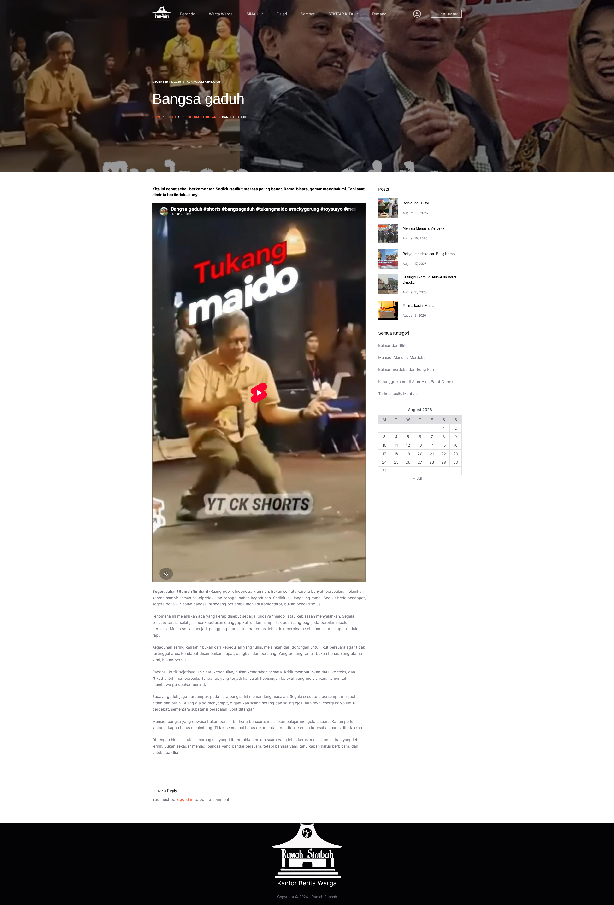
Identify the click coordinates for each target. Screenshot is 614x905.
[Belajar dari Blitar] (388, 208)
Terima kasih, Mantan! (420, 305)
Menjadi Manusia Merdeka (423, 228)
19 (408, 453)
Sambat (308, 14)
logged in (184, 799)
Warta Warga (221, 14)
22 (443, 453)
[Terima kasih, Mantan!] (388, 310)
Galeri (282, 14)
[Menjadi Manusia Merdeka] (388, 233)
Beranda (187, 14)
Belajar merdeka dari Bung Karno (429, 254)
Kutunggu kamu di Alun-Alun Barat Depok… (417, 381)
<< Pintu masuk (446, 14)
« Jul (417, 478)
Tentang (379, 14)
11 (396, 445)
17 (384, 453)
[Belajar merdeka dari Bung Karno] (388, 259)
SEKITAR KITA (340, 14)
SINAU (252, 14)
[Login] (417, 14)
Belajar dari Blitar (416, 203)
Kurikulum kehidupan (204, 81)
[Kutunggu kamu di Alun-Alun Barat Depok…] (388, 284)
